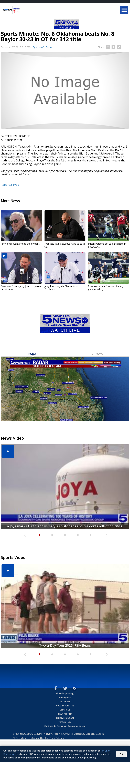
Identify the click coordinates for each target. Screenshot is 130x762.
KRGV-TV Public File (65, 705)
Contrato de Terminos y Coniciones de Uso (64, 726)
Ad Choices (65, 701)
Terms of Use (64, 721)
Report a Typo (10, 185)
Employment (65, 697)
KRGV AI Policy (65, 713)
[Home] (23, 10)
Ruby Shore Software (54, 738)
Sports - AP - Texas (42, 47)
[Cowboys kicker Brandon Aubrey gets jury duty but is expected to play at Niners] (108, 268)
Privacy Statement (65, 717)
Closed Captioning (65, 693)
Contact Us (65, 709)
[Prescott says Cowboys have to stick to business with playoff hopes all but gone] (65, 225)
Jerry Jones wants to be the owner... (20, 243)
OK (121, 754)
